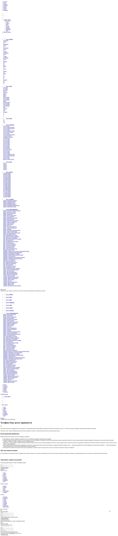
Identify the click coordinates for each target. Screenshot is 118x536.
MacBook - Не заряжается (9, 259)
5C (4, 77)
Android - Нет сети (7, 280)
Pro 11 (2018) (6, 97)
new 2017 (5, 92)
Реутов (7, 25)
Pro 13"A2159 (6, 145)
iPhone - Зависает (7, 229)
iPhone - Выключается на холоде (10, 220)
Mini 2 (4, 101)
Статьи (5, 9)
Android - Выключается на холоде (11, 277)
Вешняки (8, 29)
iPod (4, 489)
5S (3, 76)
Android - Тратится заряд (9, 275)
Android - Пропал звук (8, 284)
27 (3, 119)
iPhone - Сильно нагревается (10, 227)
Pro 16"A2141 (6, 156)
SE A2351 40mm (7, 177)
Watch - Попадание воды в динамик (11, 268)
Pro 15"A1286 (6, 153)
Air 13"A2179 (6, 133)
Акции (4, 6)
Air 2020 (5, 112)
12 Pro (4, 54)
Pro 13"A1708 (6, 139)
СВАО (7, 23)
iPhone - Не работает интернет (10, 218)
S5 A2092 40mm (7, 179)
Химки (7, 27)
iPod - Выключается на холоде (10, 262)
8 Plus (4, 66)
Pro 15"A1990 (6, 152)
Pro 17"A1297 (6, 158)
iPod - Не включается (8, 264)
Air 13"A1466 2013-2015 (9, 131)
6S (3, 72)
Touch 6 (5, 165)
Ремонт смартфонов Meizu (9, 201)
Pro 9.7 (4, 91)
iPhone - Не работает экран (9, 213)
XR (4, 65)
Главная (5, 1)
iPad (4, 488)
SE (4, 81)
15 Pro (4, 41)
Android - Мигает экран (8, 283)
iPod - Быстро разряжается (9, 261)
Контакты (5, 10)
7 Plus (4, 68)
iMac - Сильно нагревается (9, 245)
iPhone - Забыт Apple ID (8, 222)
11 (3, 60)
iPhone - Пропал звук (8, 214)
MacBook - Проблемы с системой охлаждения (14, 257)
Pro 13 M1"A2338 (7, 149)
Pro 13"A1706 (6, 140)
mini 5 (4, 93)
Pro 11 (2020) (6, 98)
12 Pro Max (5, 52)
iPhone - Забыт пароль (8, 224)
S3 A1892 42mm (7, 183)
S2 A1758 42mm (7, 190)
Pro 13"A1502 (6, 144)
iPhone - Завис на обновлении (10, 231)
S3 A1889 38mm (7, 188)
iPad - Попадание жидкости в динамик (12, 238)
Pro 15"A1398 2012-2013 (9, 155)
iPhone (4, 486)
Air (4, 111)
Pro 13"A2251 (6, 147)
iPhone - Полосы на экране (9, 211)
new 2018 (5, 90)
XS (4, 62)
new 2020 (5, 87)
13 (3, 50)
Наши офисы (7, 19)
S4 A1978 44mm (7, 180)
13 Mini (5, 51)
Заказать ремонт (4, 468)
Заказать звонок (7, 32)
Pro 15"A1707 (6, 150)
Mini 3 (4, 96)
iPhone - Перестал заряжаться (10, 221)
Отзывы (5, 4)
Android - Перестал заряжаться (10, 278)
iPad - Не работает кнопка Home (10, 241)
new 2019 (5, 88)
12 (3, 55)
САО (7, 22)
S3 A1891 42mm (7, 184)
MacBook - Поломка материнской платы (12, 258)
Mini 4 (4, 95)
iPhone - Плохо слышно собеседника (11, 232)
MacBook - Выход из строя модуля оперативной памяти (16, 251)
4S (3, 82)
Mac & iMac (6, 491)
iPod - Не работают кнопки (9, 266)
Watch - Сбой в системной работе (11, 269)
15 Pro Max (5, 40)
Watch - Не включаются (8, 270)
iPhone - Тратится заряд (8, 219)
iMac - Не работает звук (8, 247)
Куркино (8, 28)
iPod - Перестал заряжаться (9, 263)
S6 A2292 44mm (7, 173)
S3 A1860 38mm (7, 189)
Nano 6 (4, 164)
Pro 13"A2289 (6, 148)
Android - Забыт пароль (8, 279)
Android (5, 492)
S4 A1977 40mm (7, 181)
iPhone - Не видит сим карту (9, 215)
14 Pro (4, 45)
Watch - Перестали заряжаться (10, 274)
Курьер (5, 7)
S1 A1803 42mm (7, 193)
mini (4, 107)
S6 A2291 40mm (7, 174)
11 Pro (4, 59)
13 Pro (4, 49)
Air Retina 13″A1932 (8, 137)
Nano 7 (4, 163)
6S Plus (5, 71)
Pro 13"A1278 (6, 138)
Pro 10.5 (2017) (6, 102)
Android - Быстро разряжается (10, 282)
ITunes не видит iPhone (8, 216)
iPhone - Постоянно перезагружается (11, 210)
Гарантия (5, 5)
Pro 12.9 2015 (6, 99)
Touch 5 (5, 167)
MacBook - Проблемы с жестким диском (12, 252)
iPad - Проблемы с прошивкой (10, 237)
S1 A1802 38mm (7, 195)
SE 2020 (5, 80)
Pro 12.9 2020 (6, 103)
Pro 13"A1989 (6, 142)
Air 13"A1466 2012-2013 (9, 134)
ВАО (7, 24)
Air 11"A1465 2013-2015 (8, 128)
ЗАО (7, 30)
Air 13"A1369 (6, 129)
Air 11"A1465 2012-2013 (8, 127)
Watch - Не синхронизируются (10, 273)
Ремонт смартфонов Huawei (9, 204)
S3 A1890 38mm (7, 186)
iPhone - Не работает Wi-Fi (9, 234)
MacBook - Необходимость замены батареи (13, 254)
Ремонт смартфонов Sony (9, 203)
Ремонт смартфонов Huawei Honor (11, 205)
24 (3, 121)
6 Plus (4, 73)
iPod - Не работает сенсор (9, 267)
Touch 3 (5, 169)
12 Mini (5, 56)
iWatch (4, 487)
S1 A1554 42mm (7, 194)
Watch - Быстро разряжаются (10, 272)
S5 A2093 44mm (7, 178)
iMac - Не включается (8, 242)
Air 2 (4, 109)
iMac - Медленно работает (9, 243)
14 (3, 46)
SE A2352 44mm (7, 175)
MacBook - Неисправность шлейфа (11, 253)
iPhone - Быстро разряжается (9, 226)
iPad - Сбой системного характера (11, 236)
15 (3, 43)
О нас (4, 2)
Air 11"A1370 (6, 126)
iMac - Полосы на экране (9, 246)
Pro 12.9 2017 (6, 106)
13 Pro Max (5, 48)
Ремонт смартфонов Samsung (10, 200)
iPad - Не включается (8, 240)
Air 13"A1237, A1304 (8, 132)
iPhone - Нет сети (7, 225)
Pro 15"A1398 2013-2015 (9, 154)
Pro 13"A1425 (6, 143)
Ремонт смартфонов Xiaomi (9, 206)
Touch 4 (5, 168)
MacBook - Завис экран (8, 250)
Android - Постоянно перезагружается (12, 285)
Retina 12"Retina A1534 (8, 159)
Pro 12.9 (5, 108)
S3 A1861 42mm (7, 185)
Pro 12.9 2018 (6, 104)
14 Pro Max (5, 44)
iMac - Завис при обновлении (10, 248)
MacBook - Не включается (9, 256)
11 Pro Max (5, 57)
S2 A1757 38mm (7, 191)
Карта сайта (6, 506)
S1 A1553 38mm (7, 196)
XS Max (5, 61)
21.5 (4, 122)
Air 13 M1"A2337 (7, 136)
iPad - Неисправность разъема (10, 235)
